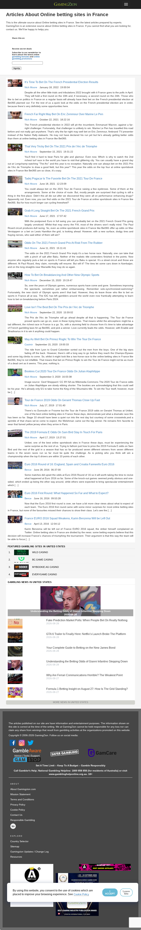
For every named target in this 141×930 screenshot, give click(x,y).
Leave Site (126, 892)
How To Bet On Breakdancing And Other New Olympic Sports (62, 274)
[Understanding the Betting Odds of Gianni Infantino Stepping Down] (15, 665)
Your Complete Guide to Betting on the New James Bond (80, 647)
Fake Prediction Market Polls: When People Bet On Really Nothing (86, 620)
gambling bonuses (20, 56)
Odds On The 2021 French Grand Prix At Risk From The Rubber (63, 242)
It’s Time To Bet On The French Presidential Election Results (61, 82)
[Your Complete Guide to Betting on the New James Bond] (15, 651)
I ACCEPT (110, 892)
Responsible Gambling (22, 820)
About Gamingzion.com (23, 789)
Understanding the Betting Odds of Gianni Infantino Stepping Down (87, 661)
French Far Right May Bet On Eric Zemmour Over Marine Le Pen (64, 114)
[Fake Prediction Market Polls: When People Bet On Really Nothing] (15, 623)
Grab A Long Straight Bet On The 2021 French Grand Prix (59, 210)
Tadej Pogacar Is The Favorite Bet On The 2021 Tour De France (63, 178)
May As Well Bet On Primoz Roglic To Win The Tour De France (63, 339)
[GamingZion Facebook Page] (13, 742)
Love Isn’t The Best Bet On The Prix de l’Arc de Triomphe (59, 307)
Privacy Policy (17, 804)
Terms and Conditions (22, 799)
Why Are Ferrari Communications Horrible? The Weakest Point (84, 675)
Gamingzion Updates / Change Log (29, 851)
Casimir (29, 344)
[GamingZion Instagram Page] (22, 742)
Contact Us (16, 815)
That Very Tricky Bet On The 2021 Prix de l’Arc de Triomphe (61, 146)
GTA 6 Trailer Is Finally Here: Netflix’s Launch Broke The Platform (86, 634)
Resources (16, 856)
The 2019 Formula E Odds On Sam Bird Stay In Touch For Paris (63, 432)
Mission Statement (20, 794)
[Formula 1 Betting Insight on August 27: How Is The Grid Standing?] (15, 692)
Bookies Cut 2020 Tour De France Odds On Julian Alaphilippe (62, 371)
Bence (28, 469)
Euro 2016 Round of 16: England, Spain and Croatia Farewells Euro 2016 (69, 464)
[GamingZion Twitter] (30, 742)
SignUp (16, 68)
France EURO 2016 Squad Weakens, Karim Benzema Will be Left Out (67, 518)
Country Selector (19, 841)
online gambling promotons (26, 57)
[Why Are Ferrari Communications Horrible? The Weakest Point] (15, 678)
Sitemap (14, 846)
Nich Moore (31, 87)
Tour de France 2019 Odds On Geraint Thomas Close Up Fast (62, 400)
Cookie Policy (17, 809)
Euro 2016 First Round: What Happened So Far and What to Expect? (67, 493)
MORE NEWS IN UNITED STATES (70, 702)
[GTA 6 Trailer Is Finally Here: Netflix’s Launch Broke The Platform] (15, 637)
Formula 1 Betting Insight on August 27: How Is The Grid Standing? (87, 688)
